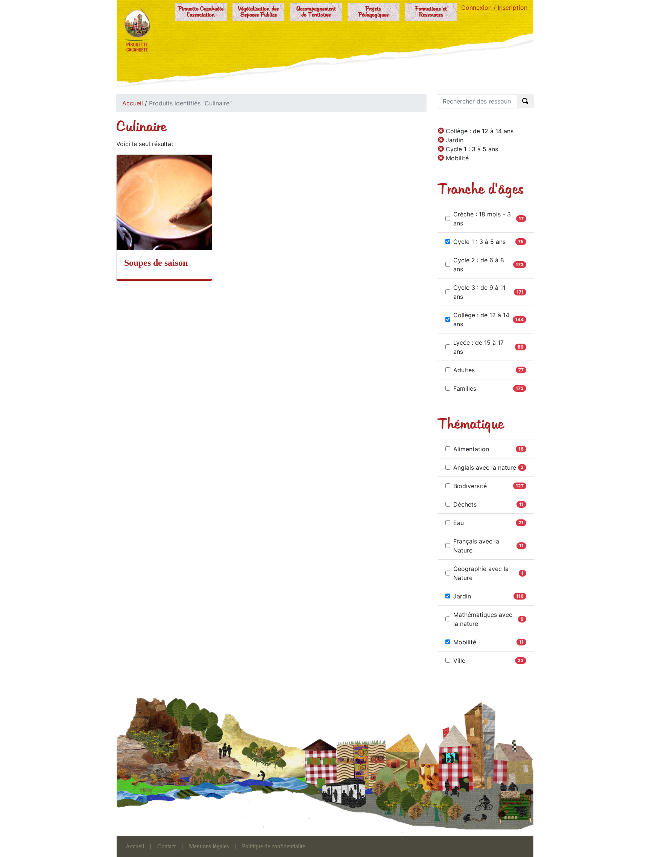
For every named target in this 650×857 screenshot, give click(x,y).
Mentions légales (209, 846)
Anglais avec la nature (484, 467)
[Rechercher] (525, 101)
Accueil (132, 103)
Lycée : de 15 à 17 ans (478, 347)
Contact (166, 846)
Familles (464, 388)
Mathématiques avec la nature (482, 619)
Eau (458, 523)
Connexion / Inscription (494, 7)
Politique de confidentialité (273, 846)
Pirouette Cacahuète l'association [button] (200, 12)
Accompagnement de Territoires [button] (316, 12)
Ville (459, 660)
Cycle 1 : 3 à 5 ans (479, 241)
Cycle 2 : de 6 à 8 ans (478, 264)
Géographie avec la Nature (481, 573)
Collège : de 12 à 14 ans (481, 319)
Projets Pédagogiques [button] (373, 12)
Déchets (465, 504)
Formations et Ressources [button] (431, 12)
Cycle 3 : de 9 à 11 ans (479, 292)
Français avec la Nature (476, 545)
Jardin (462, 596)
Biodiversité (470, 486)
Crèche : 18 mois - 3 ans (482, 218)
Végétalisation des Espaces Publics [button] (258, 12)
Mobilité (464, 642)
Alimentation (471, 449)
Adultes (464, 370)
